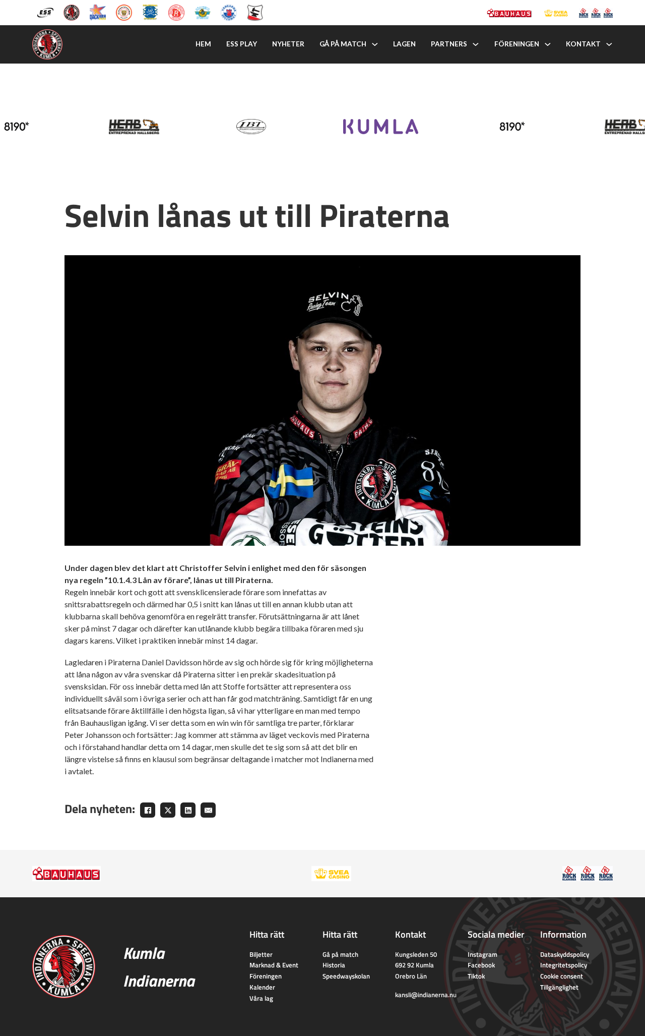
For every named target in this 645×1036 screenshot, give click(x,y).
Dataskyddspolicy (564, 954)
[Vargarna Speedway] (229, 11)
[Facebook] (147, 810)
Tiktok (476, 976)
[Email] (208, 810)
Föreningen (516, 44)
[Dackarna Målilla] (98, 11)
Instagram (482, 954)
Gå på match (342, 44)
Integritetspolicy (563, 965)
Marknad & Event (273, 965)
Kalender (262, 987)
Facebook (481, 965)
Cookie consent (561, 976)
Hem (203, 44)
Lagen (404, 44)
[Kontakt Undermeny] (609, 44)
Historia (333, 965)
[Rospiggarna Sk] (176, 11)
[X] (167, 810)
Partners (449, 44)
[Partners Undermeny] (475, 44)
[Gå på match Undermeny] (374, 44)
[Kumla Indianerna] (71, 11)
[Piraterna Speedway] (150, 11)
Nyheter (288, 44)
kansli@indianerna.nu (426, 995)
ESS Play (241, 44)
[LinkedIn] (188, 810)
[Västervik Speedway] (203, 11)
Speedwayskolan (346, 976)
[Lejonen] (124, 11)
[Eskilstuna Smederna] (255, 11)
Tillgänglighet (559, 987)
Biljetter (261, 954)
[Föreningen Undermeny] (547, 44)
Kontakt (583, 44)
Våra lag (261, 998)
